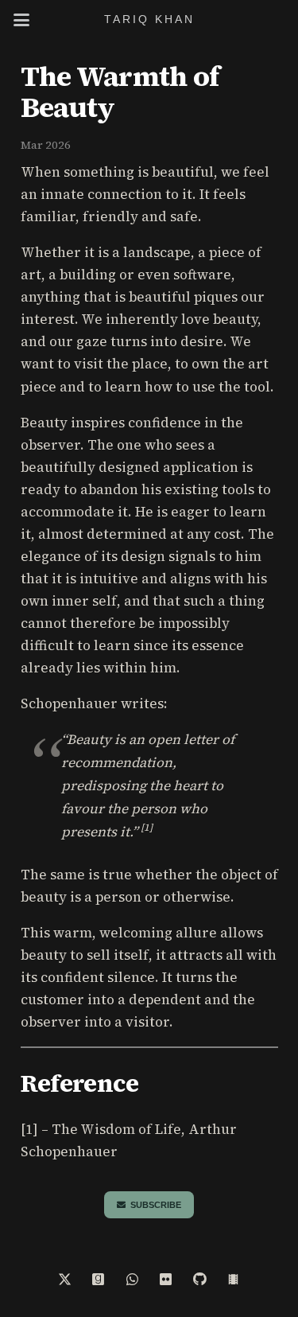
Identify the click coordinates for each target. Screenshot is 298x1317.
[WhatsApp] (132, 1280)
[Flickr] (166, 1280)
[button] (21, 20)
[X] (65, 1280)
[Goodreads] (99, 1280)
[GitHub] (200, 1280)
